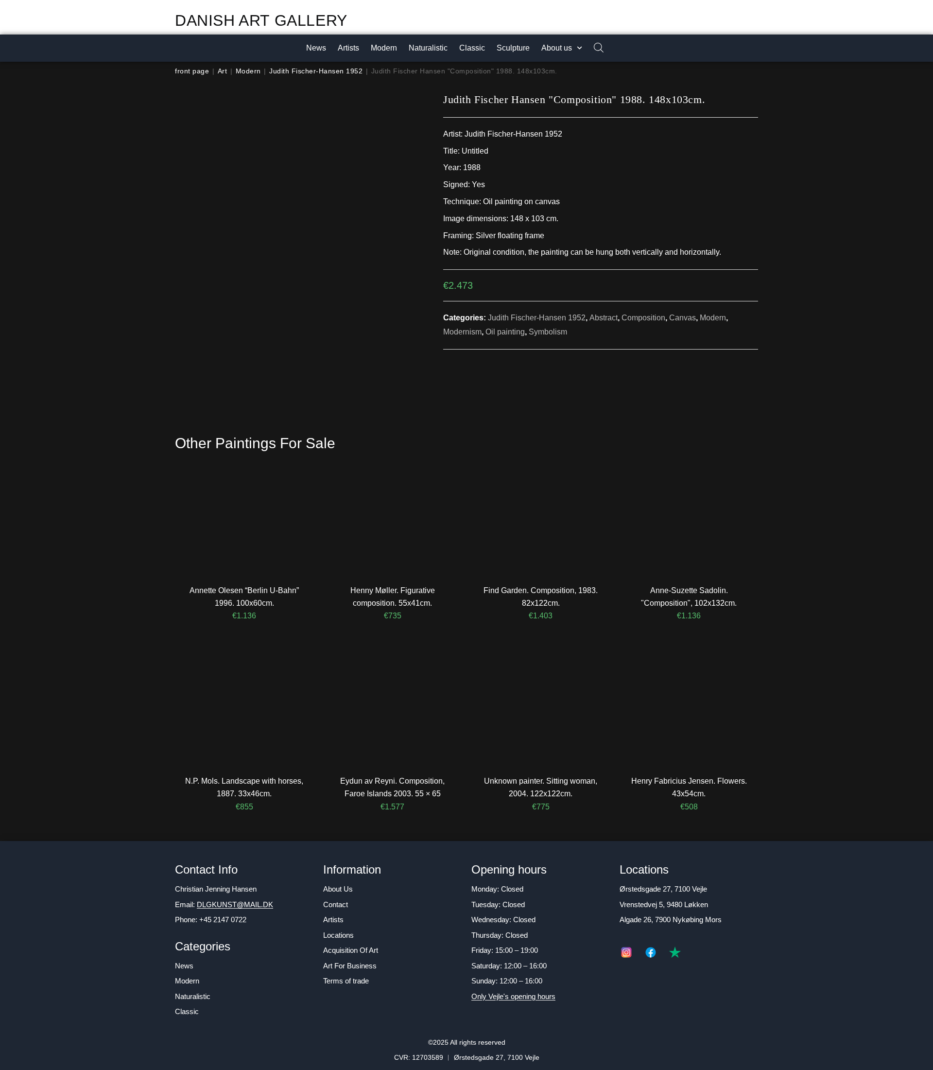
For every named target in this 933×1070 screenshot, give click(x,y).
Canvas (682, 318)
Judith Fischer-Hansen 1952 (316, 71)
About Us (338, 889)
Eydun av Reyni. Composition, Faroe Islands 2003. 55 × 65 (392, 787)
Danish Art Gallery (261, 20)
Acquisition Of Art (350, 950)
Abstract (603, 318)
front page (192, 71)
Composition (643, 318)
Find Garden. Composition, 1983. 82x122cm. (541, 596)
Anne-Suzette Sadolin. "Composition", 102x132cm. (689, 596)
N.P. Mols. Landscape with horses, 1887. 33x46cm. (244, 787)
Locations (338, 935)
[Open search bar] (594, 48)
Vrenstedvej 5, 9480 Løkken (664, 904)
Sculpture (513, 48)
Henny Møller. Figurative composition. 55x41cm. (392, 596)
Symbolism (548, 332)
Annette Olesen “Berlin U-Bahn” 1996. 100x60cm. (244, 596)
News (316, 48)
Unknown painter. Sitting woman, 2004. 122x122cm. (540, 787)
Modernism (462, 332)
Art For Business (350, 966)
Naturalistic (428, 48)
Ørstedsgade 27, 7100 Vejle (663, 889)
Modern (384, 48)
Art (222, 71)
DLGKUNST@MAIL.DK (235, 904)
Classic (472, 48)
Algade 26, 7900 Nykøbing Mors (671, 919)
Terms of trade (346, 981)
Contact (335, 904)
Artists (348, 48)
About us (556, 48)
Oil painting (505, 332)
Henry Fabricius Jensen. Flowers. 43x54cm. (689, 787)
